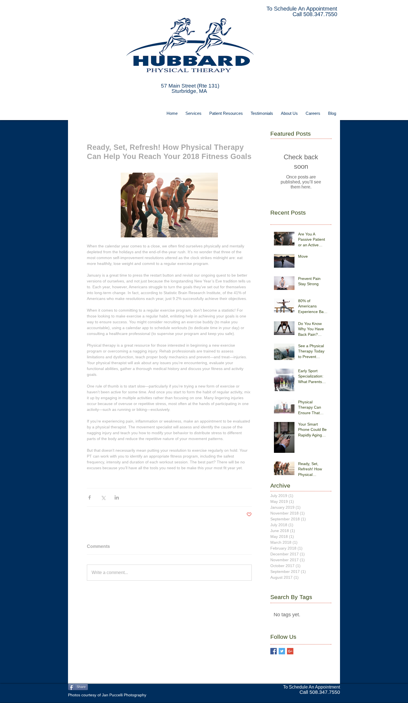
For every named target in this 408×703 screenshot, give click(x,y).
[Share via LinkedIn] (116, 497)
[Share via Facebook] (89, 497)
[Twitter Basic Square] (282, 651)
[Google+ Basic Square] (290, 651)
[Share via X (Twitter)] (103, 497)
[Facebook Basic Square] (273, 651)
